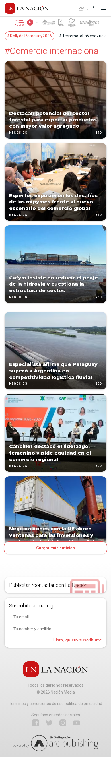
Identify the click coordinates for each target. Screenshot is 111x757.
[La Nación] (26, 8)
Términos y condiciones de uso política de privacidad (55, 703)
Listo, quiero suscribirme (77, 640)
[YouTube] (76, 722)
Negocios (18, 132)
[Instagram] (62, 722)
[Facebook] (35, 722)
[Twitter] (49, 722)
